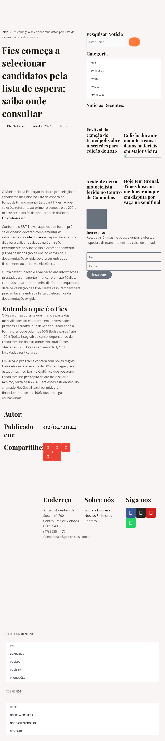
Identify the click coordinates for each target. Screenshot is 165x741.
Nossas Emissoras (23, 723)
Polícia (94, 78)
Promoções (97, 94)
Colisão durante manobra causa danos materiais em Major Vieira (140, 143)
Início (5, 32)
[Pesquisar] (134, 41)
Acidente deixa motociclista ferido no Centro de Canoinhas (104, 189)
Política (95, 86)
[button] (47, 447)
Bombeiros (97, 70)
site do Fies (35, 237)
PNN (93, 62)
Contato (16, 731)
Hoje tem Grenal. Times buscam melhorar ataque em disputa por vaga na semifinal (142, 191)
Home (13, 707)
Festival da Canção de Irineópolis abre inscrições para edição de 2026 (103, 140)
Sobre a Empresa (21, 715)
